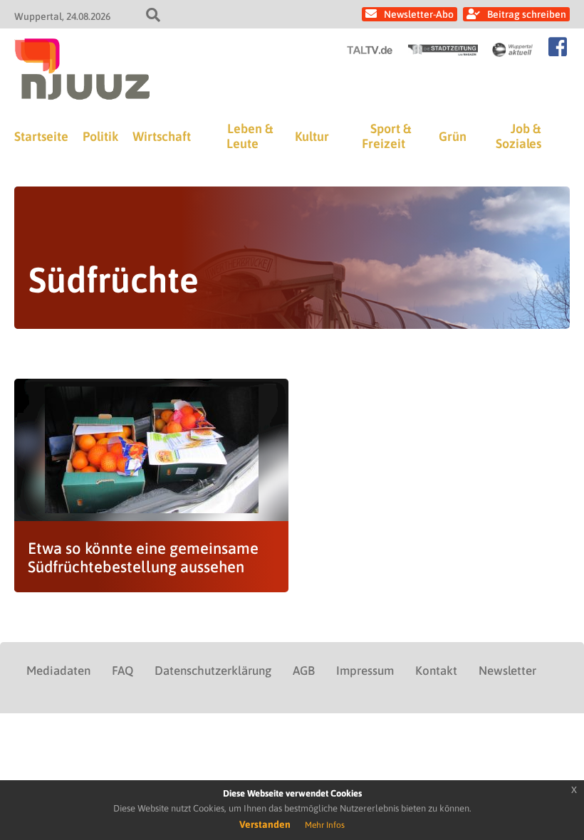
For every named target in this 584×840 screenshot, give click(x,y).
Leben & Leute (249, 136)
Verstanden (265, 824)
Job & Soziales (518, 136)
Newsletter (507, 670)
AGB (304, 670)
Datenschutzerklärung (213, 670)
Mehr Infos (325, 825)
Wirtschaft (161, 136)
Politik (100, 136)
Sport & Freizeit (386, 136)
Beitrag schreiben (526, 14)
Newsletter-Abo (419, 14)
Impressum (365, 670)
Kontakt (436, 670)
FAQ (122, 670)
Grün (452, 136)
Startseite (41, 136)
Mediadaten (58, 670)
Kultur (312, 136)
